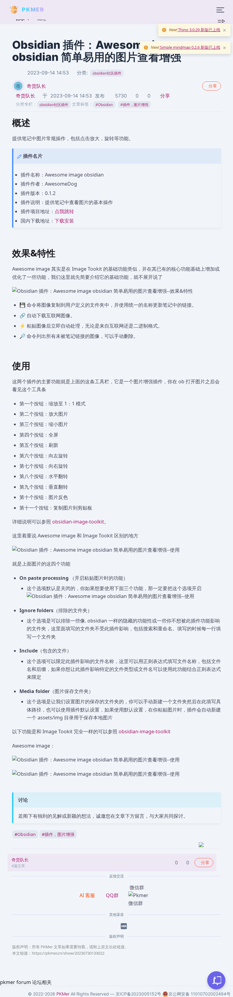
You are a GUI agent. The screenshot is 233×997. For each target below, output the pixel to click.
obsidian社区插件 (107, 73)
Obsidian (104, 104)
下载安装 (64, 220)
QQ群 (112, 895)
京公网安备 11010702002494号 (199, 993)
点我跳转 (64, 211)
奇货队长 (36, 86)
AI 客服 (88, 895)
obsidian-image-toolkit (78, 521)
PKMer (62, 993)
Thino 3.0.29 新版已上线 (198, 29)
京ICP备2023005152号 (138, 993)
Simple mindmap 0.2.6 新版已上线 (189, 47)
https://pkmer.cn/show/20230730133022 (68, 953)
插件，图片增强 (134, 104)
